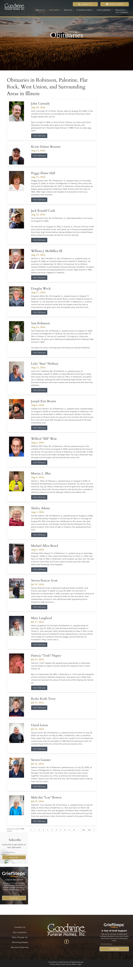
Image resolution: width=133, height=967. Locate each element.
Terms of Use (66, 964)
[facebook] (66, 941)
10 (74, 830)
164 (89, 830)
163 (84, 830)
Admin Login (76, 964)
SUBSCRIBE (114, 949)
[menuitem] (41, 10)
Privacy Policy (55, 964)
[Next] (94, 830)
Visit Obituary (39, 136)
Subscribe (14, 857)
